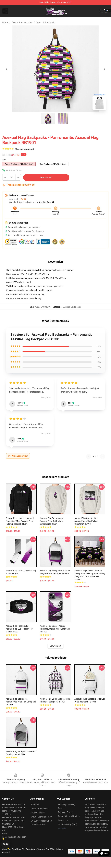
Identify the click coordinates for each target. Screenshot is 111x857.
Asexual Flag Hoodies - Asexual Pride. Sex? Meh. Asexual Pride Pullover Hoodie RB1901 (20, 521)
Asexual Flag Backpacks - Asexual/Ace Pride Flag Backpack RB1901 (21, 702)
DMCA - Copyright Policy (41, 817)
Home (5, 22)
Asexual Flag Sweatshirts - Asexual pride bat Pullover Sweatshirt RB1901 (52, 521)
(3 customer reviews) (24, 149)
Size (4, 159)
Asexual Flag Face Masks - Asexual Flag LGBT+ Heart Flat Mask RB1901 (19, 629)
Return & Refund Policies (69, 816)
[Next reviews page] (102, 456)
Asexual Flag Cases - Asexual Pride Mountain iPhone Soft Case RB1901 (55, 629)
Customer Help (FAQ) (67, 824)
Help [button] (106, 853)
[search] (101, 11)
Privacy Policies (38, 813)
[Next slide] (104, 69)
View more (55, 646)
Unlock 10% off (5, 844)
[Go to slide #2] (63, 118)
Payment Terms (65, 812)
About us (35, 804)
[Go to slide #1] (48, 118)
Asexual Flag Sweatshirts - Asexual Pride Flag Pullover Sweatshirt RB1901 (86, 521)
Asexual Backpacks (46, 22)
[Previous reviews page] (88, 456)
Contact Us (63, 820)
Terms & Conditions (39, 809)
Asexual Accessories (22, 22)
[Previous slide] (7, 69)
